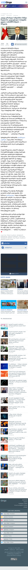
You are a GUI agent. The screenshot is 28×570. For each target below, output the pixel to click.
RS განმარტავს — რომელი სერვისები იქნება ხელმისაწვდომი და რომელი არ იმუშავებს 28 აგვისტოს (14, 366)
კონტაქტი (25, 507)
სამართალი (15, 15)
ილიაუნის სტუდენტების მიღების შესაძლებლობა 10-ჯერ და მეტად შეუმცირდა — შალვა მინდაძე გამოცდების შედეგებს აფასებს (14, 401)
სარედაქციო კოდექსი (23, 503)
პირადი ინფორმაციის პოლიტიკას (14, 555)
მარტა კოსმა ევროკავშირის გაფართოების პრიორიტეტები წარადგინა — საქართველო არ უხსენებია (14, 467)
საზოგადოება (9, 15)
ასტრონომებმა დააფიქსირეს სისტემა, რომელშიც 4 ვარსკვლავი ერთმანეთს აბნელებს (14, 382)
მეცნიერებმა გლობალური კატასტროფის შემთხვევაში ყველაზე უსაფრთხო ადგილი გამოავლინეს (14, 424)
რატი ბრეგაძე (16, 238)
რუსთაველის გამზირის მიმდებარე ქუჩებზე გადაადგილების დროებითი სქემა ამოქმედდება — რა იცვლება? (14, 483)
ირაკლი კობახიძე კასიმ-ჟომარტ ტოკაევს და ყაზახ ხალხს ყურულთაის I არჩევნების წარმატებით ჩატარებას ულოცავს (14, 491)
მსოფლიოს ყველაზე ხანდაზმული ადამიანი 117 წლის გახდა (14, 440)
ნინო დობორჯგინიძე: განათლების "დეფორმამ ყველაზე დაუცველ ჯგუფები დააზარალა (14, 341)
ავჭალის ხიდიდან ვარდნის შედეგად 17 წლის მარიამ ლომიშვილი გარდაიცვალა (8, 286)
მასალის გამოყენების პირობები (20, 505)
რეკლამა (25, 501)
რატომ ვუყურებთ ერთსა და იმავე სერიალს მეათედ (14, 409)
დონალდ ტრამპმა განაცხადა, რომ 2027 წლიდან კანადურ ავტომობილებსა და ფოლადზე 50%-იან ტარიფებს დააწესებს (14, 358)
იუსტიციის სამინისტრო (13, 236)
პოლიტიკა (3, 15)
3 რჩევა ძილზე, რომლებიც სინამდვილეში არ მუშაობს (14, 416)
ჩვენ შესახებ (24, 499)
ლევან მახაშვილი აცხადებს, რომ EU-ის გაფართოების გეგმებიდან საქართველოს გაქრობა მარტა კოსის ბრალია (14, 432)
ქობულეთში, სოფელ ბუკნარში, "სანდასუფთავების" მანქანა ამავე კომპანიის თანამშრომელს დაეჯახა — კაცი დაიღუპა (14, 349)
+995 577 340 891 (20, 549)
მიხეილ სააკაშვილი (11, 235)
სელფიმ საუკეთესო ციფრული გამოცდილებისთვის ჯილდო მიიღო (14, 326)
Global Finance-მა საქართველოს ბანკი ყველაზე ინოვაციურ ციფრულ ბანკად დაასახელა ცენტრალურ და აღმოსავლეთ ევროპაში (14, 374)
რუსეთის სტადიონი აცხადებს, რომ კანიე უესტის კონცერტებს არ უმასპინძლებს (14, 334)
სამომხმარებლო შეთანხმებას (13, 553)
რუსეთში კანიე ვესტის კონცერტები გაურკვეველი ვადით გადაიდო (14, 475)
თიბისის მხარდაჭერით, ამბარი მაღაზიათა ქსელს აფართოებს (8, 307)
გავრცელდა (10, 195)
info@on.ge (12, 549)
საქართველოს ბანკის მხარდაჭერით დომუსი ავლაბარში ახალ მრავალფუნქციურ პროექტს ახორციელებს (14, 458)
